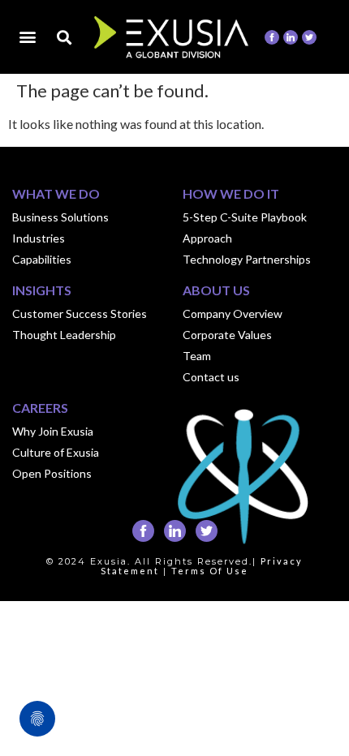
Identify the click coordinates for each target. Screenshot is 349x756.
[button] (27, 36)
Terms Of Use (209, 570)
